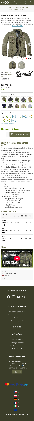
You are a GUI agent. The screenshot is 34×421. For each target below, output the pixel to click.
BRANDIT (9, 72)
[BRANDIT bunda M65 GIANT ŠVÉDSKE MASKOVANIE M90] (17, 99)
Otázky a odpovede (17, 346)
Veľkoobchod (17, 349)
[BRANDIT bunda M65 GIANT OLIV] (4, 99)
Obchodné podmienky (17, 312)
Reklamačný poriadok (17, 321)
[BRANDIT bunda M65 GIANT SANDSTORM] (23, 106)
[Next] (30, 44)
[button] (20, 2)
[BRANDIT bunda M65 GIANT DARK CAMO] (10, 106)
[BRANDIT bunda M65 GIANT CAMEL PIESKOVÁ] (30, 99)
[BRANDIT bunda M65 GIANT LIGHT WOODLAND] (17, 106)
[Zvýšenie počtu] (7, 133)
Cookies (17, 318)
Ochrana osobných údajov (17, 315)
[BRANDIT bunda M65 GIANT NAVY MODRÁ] (4, 106)
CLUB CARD (17, 327)
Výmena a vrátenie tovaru (17, 324)
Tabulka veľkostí (17, 340)
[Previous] (4, 44)
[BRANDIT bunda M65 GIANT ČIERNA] (10, 99)
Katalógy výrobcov (17, 343)
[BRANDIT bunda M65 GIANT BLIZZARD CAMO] (30, 106)
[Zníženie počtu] (7, 135)
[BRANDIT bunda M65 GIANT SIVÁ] (23, 99)
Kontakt (18, 372)
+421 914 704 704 (18, 290)
